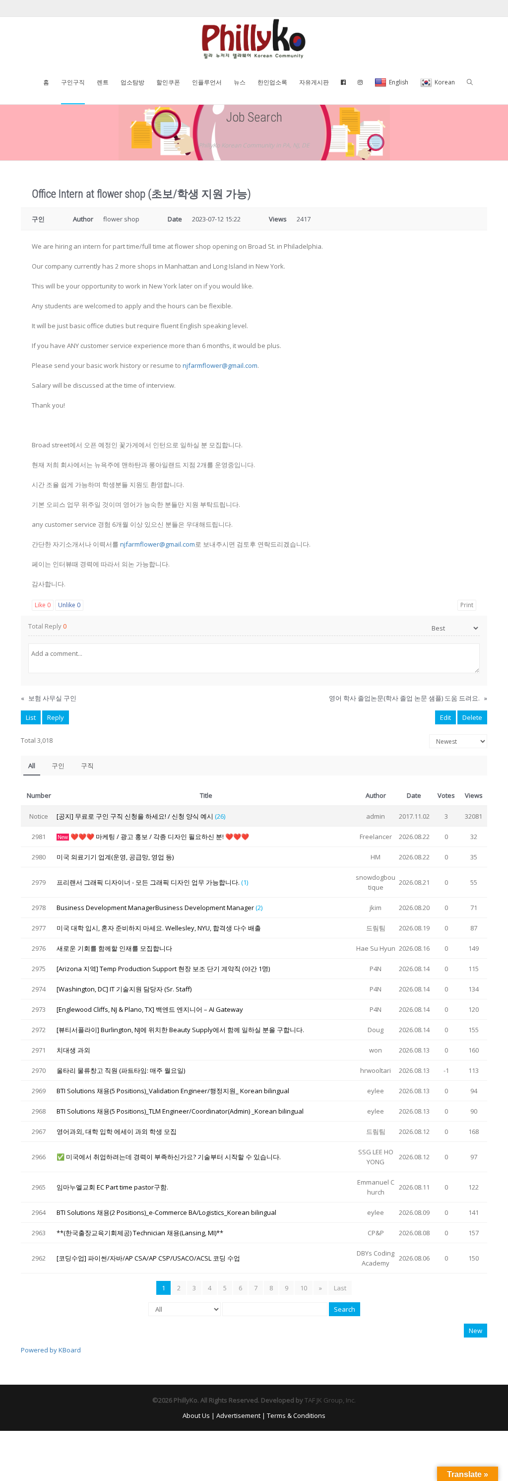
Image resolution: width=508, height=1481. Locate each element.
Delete (472, 717)
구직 (87, 765)
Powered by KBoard (51, 1349)
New (475, 1330)
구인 (58, 765)
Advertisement (238, 1415)
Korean (445, 82)
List (31, 717)
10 (303, 1287)
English (398, 82)
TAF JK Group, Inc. (330, 1400)
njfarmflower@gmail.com (220, 365)
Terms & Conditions (296, 1415)
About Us (196, 1415)
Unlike (69, 605)
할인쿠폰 (168, 82)
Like (43, 605)
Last (340, 1287)
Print (466, 605)
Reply (55, 717)
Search (344, 1309)
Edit (445, 717)
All (31, 765)
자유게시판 (314, 82)
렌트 (103, 82)
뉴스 (240, 82)
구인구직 (73, 82)
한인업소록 (272, 82)
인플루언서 (207, 82)
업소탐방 (132, 82)
